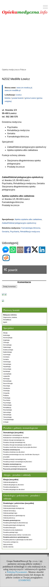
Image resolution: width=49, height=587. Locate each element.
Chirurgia (6, 342)
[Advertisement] (24, 41)
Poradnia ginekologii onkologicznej (14, 525)
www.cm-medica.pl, (25, 88)
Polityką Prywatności (17, 572)
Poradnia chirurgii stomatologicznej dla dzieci (17, 445)
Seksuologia (7, 412)
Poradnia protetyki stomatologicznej (14, 459)
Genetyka (6, 357)
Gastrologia (6, 354)
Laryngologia (7, 374)
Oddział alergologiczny (10, 482)
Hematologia (7, 364)
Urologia (5, 422)
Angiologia (6, 340)
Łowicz (19, 95)
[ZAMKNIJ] (24, 580)
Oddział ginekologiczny (10, 506)
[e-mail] (20, 252)
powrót (10, 269)
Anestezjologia (7, 337)
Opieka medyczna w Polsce (14, 69)
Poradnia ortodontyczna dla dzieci (14, 452)
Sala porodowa (8, 544)
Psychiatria (6, 400)
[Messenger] (5, 252)
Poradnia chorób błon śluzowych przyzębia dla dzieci (20, 447)
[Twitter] (34, 251)
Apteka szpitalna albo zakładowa (28, 219)
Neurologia (6, 386)
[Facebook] (27, 252)
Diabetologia (7, 347)
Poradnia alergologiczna (10, 487)
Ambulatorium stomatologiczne (12, 435)
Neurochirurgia (8, 383)
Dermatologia (7, 345)
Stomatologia (7, 414)
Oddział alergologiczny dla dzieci (13, 484)
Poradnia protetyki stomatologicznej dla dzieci (17, 461)
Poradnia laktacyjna (9, 527)
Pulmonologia (7, 405)
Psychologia (7, 402)
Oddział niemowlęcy (9, 511)
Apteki (5, 322)
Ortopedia (6, 393)
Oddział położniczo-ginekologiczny (14, 515)
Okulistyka (6, 388)
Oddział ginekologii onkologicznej (13, 508)
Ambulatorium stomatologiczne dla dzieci (16, 437)
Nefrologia (6, 378)
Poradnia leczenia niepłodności (13, 530)
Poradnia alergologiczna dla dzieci (14, 489)
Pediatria (6, 395)
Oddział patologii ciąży (10, 513)
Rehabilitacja (7, 319)
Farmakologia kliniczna (30, 228)
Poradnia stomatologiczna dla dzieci (14, 466)
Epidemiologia (7, 352)
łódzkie (7, 98)
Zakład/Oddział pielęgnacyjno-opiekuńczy (19, 223)
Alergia (5, 333)
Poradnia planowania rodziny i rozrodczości (17, 535)
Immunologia (7, 369)
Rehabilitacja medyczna (30, 232)
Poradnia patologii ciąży (10, 532)
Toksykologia (7, 417)
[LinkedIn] (42, 252)
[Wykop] (6, 260)
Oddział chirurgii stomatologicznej (13, 440)
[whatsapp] (13, 252)
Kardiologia (6, 371)
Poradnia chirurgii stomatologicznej (14, 442)
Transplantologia (8, 419)
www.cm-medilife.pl (13, 90)
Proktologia (6, 398)
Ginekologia (7, 361)
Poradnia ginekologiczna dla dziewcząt (15, 522)
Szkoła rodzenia (8, 547)
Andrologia (6, 335)
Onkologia (6, 390)
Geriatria (6, 359)
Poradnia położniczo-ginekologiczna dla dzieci (17, 539)
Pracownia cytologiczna (10, 542)
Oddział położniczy (9, 518)
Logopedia (6, 376)
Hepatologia (7, 366)
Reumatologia (7, 410)
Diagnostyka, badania (10, 317)
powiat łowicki (17, 98)
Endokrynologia (8, 350)
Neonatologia (7, 381)
